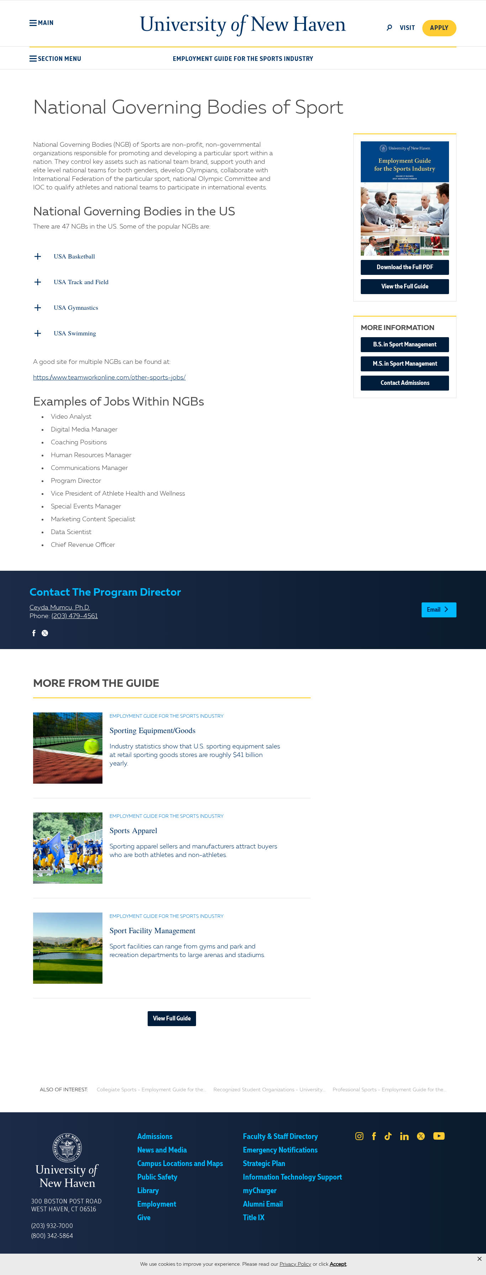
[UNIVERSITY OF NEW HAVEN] (84, 1160)
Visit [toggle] (407, 28)
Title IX (253, 1218)
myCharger (259, 1191)
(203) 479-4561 (75, 616)
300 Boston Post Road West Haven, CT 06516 (66, 1205)
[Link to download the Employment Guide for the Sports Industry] (405, 198)
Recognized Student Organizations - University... (269, 1089)
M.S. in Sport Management (405, 364)
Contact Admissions (405, 383)
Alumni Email (263, 1204)
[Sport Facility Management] (67, 948)
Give (143, 1218)
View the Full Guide (404, 286)
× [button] (479, 1259)
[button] (42, 23)
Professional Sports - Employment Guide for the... (390, 1089)
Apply (439, 28)
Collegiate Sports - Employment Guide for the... (151, 1089)
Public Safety (157, 1177)
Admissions (155, 1137)
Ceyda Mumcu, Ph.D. (60, 608)
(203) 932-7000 (52, 1226)
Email (433, 610)
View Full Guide (172, 1018)
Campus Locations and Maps (180, 1164)
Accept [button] (338, 1264)
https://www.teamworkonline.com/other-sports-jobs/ (109, 378)
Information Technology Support (292, 1177)
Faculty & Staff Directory (280, 1137)
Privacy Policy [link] (295, 1264)
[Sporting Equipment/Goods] (67, 748)
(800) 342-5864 (52, 1236)
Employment (156, 1204)
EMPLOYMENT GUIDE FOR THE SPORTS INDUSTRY (243, 59)
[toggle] (389, 27)
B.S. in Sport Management (405, 344)
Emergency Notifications (280, 1150)
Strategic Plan (264, 1164)
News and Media (162, 1150)
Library (148, 1191)
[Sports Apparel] (67, 848)
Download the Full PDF (405, 267)
